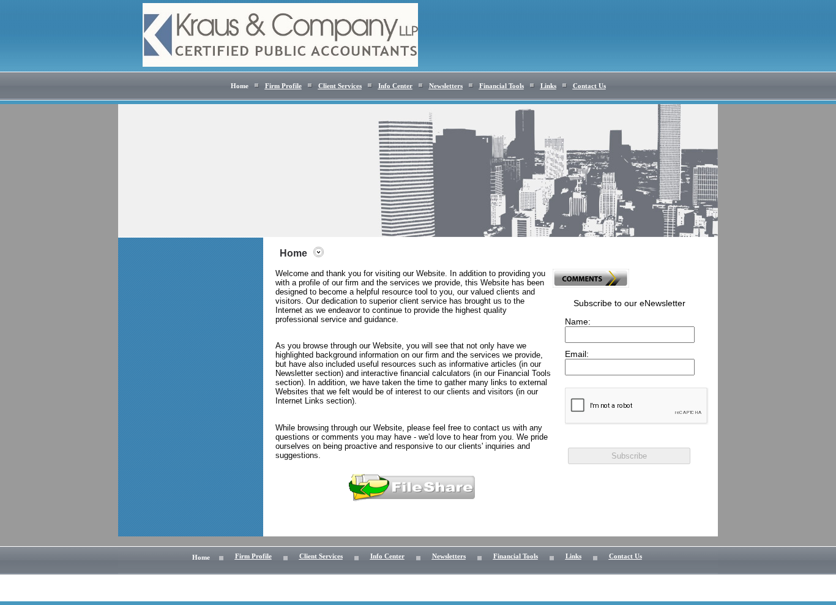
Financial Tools (501, 86)
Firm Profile (283, 86)
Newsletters (446, 86)
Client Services (340, 86)
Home (239, 86)
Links (548, 86)
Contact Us (589, 86)
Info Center (395, 86)
